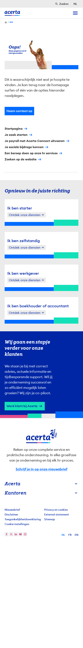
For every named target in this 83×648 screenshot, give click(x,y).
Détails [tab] (42, 259)
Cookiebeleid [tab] (68, 259)
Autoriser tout (41, 372)
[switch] (73, 335)
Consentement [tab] (15, 259)
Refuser (41, 385)
